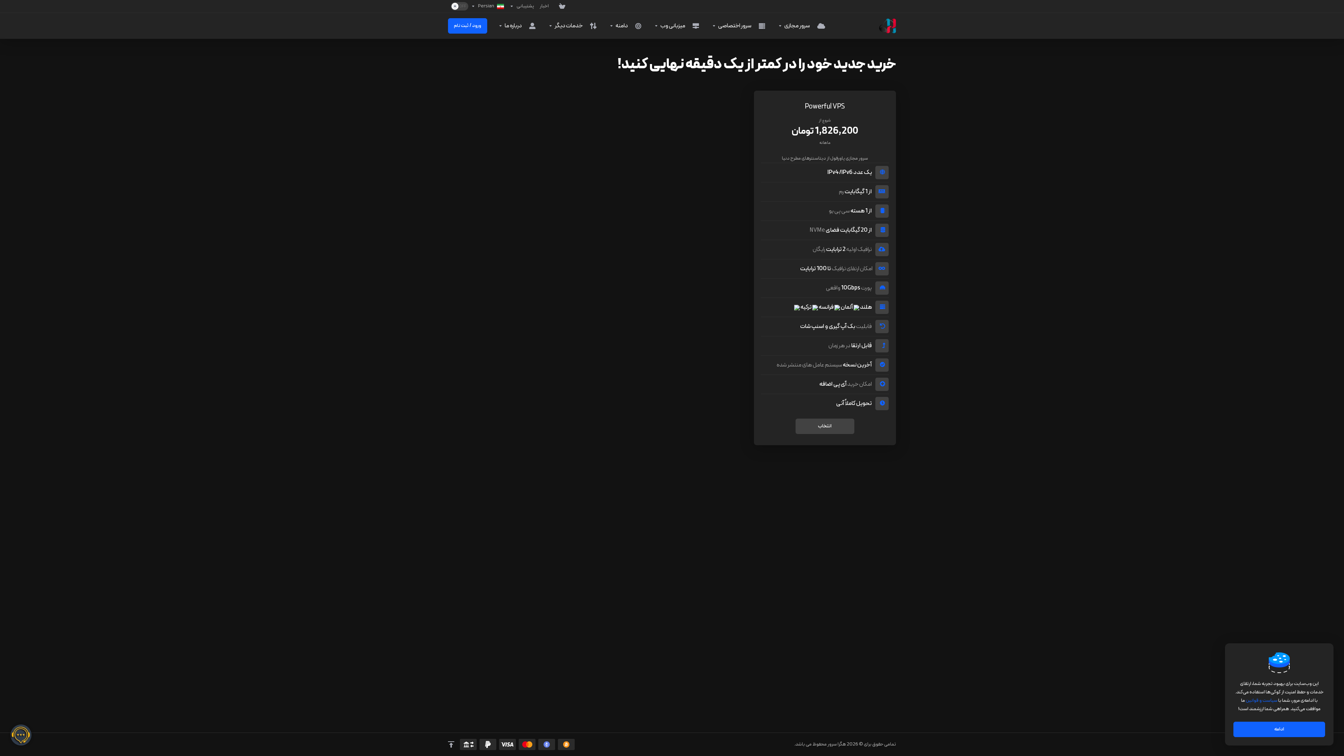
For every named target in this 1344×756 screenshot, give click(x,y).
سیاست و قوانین (1262, 700)
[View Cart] (559, 6)
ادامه (1279, 729)
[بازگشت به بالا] (451, 744)
